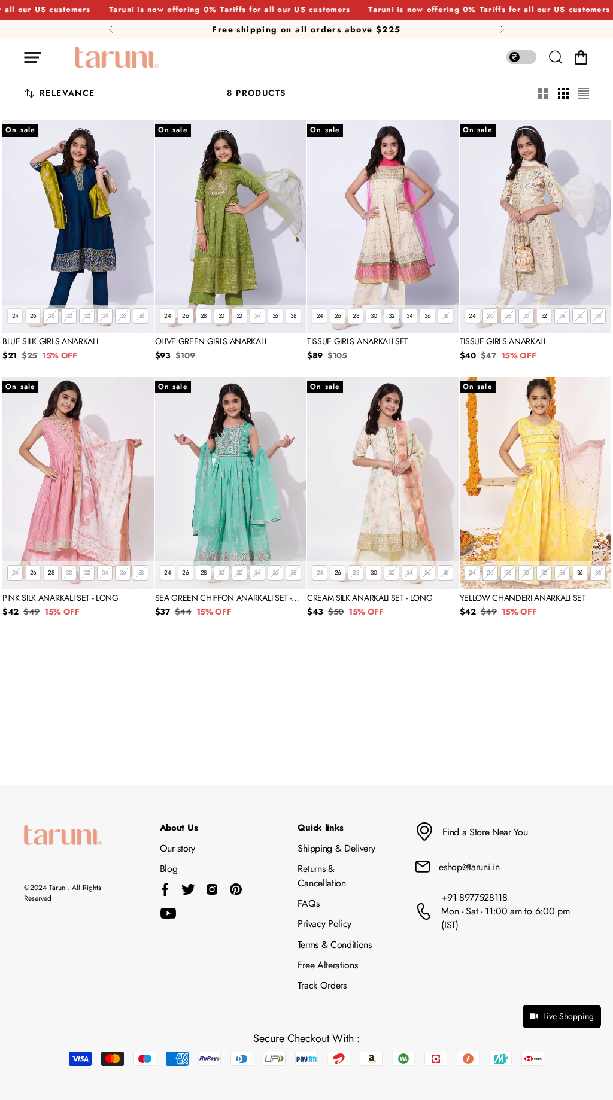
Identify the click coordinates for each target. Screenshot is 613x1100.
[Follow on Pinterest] (236, 889)
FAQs (308, 903)
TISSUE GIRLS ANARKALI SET (357, 341)
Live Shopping (568, 1016)
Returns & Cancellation (321, 876)
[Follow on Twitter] (188, 889)
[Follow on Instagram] (212, 889)
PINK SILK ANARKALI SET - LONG (60, 598)
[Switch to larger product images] (543, 93)
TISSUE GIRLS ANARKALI (502, 341)
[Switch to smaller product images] (563, 93)
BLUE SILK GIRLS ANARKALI (50, 341)
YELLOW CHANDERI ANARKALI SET (523, 598)
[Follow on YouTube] (168, 913)
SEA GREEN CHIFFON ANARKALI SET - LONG (223, 598)
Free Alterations (327, 965)
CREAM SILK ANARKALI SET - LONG (369, 598)
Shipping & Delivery (336, 848)
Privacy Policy (324, 924)
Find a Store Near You (484, 832)
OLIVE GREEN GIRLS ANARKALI (210, 341)
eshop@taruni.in (469, 867)
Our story (177, 848)
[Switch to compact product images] (583, 93)
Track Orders (322, 985)
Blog (169, 869)
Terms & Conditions (334, 945)
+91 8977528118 (474, 897)
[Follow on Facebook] (165, 889)
